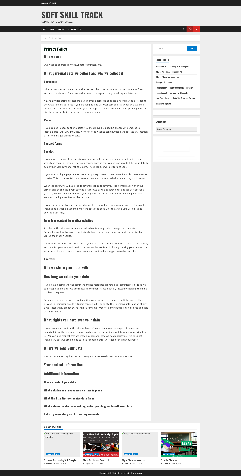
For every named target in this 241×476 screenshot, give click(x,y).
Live (196, 29)
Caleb (126, 464)
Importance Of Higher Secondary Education (174, 87)
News (57, 454)
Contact (61, 29)
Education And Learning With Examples (172, 66)
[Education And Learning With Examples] (62, 444)
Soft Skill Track (72, 14)
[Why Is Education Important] (140, 444)
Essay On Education (164, 82)
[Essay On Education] (179, 444)
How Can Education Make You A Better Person (175, 98)
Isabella (49, 464)
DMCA (52, 29)
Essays (165, 454)
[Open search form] (184, 29)
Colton (165, 464)
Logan (87, 464)
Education (50, 454)
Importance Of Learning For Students (172, 93)
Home (43, 29)
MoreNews (136, 473)
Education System (163, 103)
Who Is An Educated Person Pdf (169, 71)
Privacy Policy (74, 29)
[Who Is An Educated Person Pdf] (101, 444)
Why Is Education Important (167, 77)
